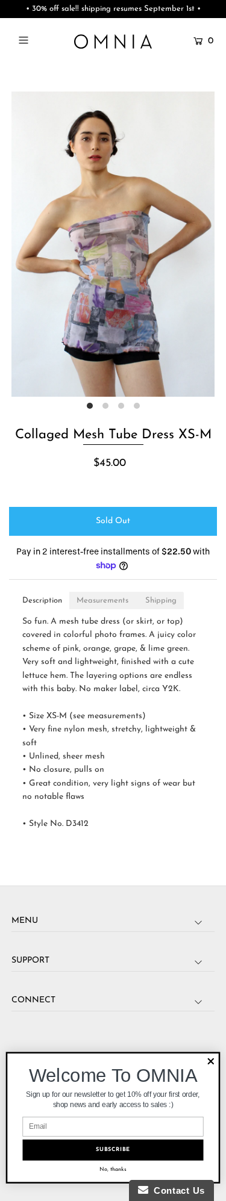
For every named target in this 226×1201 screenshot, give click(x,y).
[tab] (42, 600)
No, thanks (113, 1169)
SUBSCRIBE (113, 1150)
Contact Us (176, 1190)
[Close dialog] (210, 1061)
